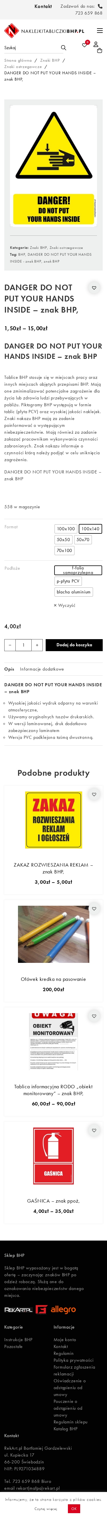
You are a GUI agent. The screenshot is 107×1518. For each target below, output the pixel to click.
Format (11, 527)
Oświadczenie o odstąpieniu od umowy (70, 1387)
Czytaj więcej (46, 1508)
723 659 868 (89, 13)
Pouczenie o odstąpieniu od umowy (68, 1408)
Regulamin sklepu (71, 1422)
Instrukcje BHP (18, 1340)
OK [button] (74, 1508)
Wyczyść (67, 605)
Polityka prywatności (74, 1360)
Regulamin (64, 1353)
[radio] (66, 529)
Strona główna (18, 60)
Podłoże (12, 568)
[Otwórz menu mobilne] (100, 30)
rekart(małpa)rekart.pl (38, 1488)
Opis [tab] (9, 669)
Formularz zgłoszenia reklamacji (74, 1370)
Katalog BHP (66, 1429)
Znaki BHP (50, 60)
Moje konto (65, 1340)
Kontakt (43, 6)
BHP (21, 254)
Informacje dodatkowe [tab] (42, 669)
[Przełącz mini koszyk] (100, 50)
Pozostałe (13, 1346)
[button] (94, 287)
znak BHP (51, 261)
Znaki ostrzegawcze (23, 66)
